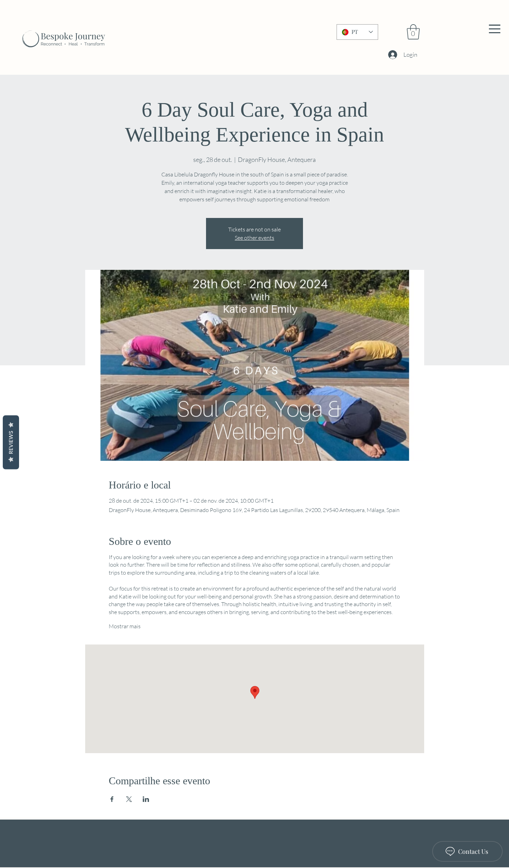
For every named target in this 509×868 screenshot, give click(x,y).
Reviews (11, 442)
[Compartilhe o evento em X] (129, 799)
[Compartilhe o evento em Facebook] (112, 799)
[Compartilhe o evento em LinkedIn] (146, 799)
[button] (494, 29)
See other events (254, 237)
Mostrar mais (125, 626)
